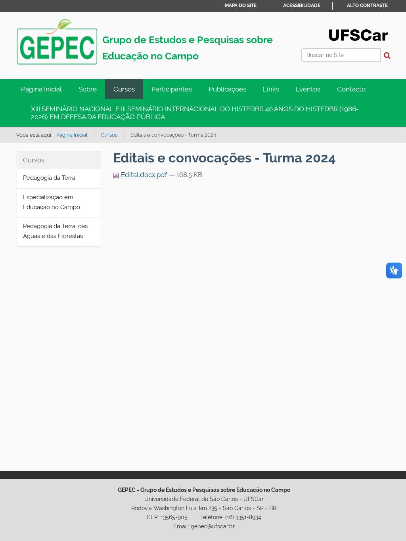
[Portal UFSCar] (358, 34)
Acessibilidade (301, 5)
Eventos (308, 89)
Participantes (171, 89)
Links (271, 89)
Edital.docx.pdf (144, 175)
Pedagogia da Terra (49, 177)
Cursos (124, 89)
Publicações (227, 89)
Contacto (351, 89)
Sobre (88, 89)
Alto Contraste (367, 5)
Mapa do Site (241, 5)
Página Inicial (41, 89)
